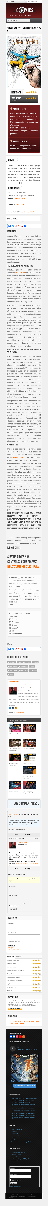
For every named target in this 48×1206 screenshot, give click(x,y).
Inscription (11, 948)
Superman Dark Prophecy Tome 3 (28, 791)
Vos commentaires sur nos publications (22, 1142)
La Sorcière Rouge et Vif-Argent (15, 970)
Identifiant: (12, 887)
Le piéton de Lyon (12, 987)
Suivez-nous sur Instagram (26, 1085)
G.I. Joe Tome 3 (13, 733)
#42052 (36, 838)
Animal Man (12, 662)
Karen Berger (24, 666)
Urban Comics (20, 198)
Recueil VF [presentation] (10, 956)
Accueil (10, 814)
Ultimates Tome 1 (12, 963)
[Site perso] (16, 708)
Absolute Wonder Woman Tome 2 (13, 764)
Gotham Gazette (27, 763)
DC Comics (21, 204)
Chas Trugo (27, 662)
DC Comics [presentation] (23, 720)
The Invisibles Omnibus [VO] (15, 980)
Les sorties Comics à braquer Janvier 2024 (23, 1115)
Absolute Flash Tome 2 (29, 734)
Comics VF (14, 1131)
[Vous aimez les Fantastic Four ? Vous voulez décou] (25, 1068)
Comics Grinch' (29, 212)
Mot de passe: (13, 895)
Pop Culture (14, 1140)
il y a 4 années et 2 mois (23, 825)
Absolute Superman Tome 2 (28, 749)
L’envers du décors (16, 1135)
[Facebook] (13, 708)
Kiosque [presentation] (18, 956)
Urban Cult (34, 670)
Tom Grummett (13, 670)
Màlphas (9, 990)
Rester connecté (14, 906)
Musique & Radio (16, 1137)
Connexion (12, 909)
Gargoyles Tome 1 (12, 973)
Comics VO (14, 1133)
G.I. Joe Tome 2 (13, 791)
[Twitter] (10, 708)
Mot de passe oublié (14, 950)
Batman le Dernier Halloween (28, 777)
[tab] (13, 720)
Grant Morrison (13, 666)
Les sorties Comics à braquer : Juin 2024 (22, 1100)
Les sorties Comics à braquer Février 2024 (23, 1113)
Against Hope (11, 984)
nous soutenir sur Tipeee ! (24, 566)
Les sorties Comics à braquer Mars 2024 (22, 1108)
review (32, 666)
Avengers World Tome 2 (13, 960)
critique (36, 662)
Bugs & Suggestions (16, 1129)
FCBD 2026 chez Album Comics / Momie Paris (24, 1098)
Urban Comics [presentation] (13, 720)
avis (20, 662)
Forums (16, 814)
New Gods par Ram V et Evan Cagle (15, 749)
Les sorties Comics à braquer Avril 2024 (22, 1102)
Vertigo (11, 674)
